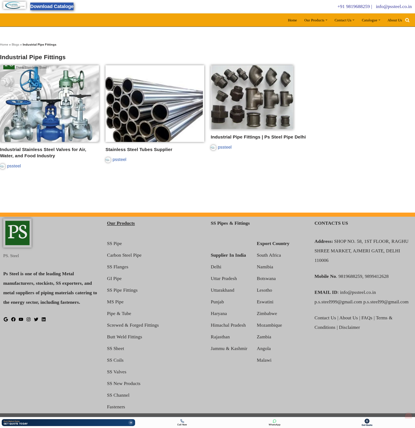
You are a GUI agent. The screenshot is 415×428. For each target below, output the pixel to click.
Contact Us (325, 317)
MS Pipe (115, 301)
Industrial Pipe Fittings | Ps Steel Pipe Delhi (258, 136)
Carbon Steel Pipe (124, 255)
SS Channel (118, 395)
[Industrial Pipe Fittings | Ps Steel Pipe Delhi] (260, 97)
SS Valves (116, 371)
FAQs (366, 317)
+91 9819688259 (353, 6)
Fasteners (116, 406)
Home (292, 20)
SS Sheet (115, 348)
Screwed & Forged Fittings (133, 325)
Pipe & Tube (119, 313)
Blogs (15, 44)
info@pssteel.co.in (394, 6)
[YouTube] (21, 320)
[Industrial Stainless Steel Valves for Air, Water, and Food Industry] (49, 103)
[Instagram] (28, 320)
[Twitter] (36, 320)
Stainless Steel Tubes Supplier (138, 149)
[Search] (407, 20)
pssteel (14, 166)
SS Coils (115, 360)
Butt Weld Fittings (124, 336)
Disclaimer (349, 327)
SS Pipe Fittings (122, 290)
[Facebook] (13, 320)
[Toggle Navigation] (408, 415)
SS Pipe (114, 243)
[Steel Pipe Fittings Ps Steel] (14, 5)
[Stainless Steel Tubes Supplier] (154, 103)
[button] (326, 20)
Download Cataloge (51, 6)
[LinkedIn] (43, 320)
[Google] (5, 320)
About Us (395, 20)
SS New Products (123, 383)
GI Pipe (114, 278)
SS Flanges (117, 266)
